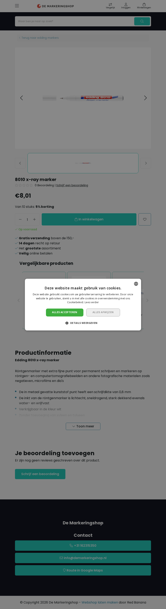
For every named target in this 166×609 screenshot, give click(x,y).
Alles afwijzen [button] (103, 312)
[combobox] (136, 284)
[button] (82, 322)
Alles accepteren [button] (64, 312)
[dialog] (83, 304)
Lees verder (92, 302)
